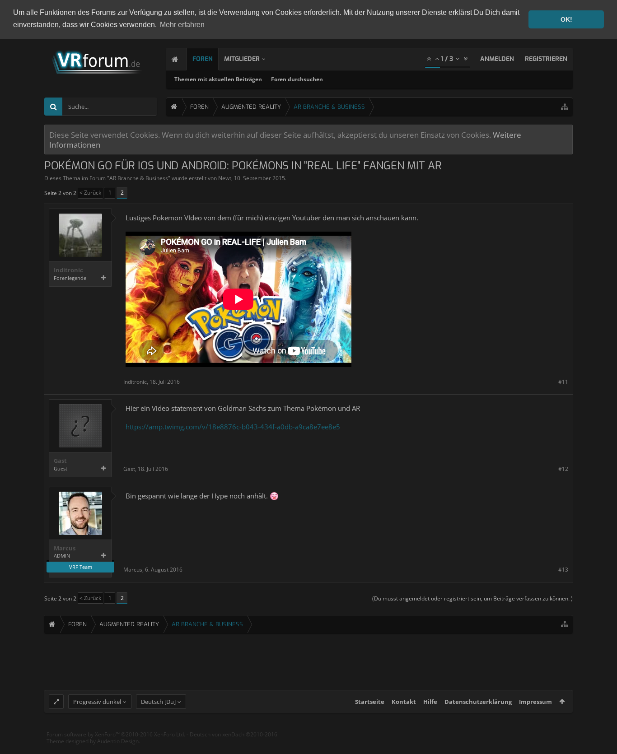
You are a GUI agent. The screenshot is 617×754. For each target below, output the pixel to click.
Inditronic (68, 270)
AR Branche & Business (138, 178)
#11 (563, 381)
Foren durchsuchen (297, 79)
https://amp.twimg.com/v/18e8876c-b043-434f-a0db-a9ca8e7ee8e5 (233, 426)
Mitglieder (242, 59)
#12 (563, 468)
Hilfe (430, 702)
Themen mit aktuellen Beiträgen (218, 79)
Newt (224, 178)
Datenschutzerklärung (478, 702)
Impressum (535, 702)
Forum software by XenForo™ (116, 734)
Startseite (369, 702)
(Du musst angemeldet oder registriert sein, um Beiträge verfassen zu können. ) (472, 598)
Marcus (64, 548)
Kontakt (404, 702)
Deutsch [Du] (158, 702)
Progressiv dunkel (97, 702)
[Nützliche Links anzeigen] (564, 107)
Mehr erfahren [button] (182, 24)
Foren (202, 59)
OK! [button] (566, 19)
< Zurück (90, 192)
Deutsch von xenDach (233, 734)
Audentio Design (118, 741)
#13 (563, 569)
